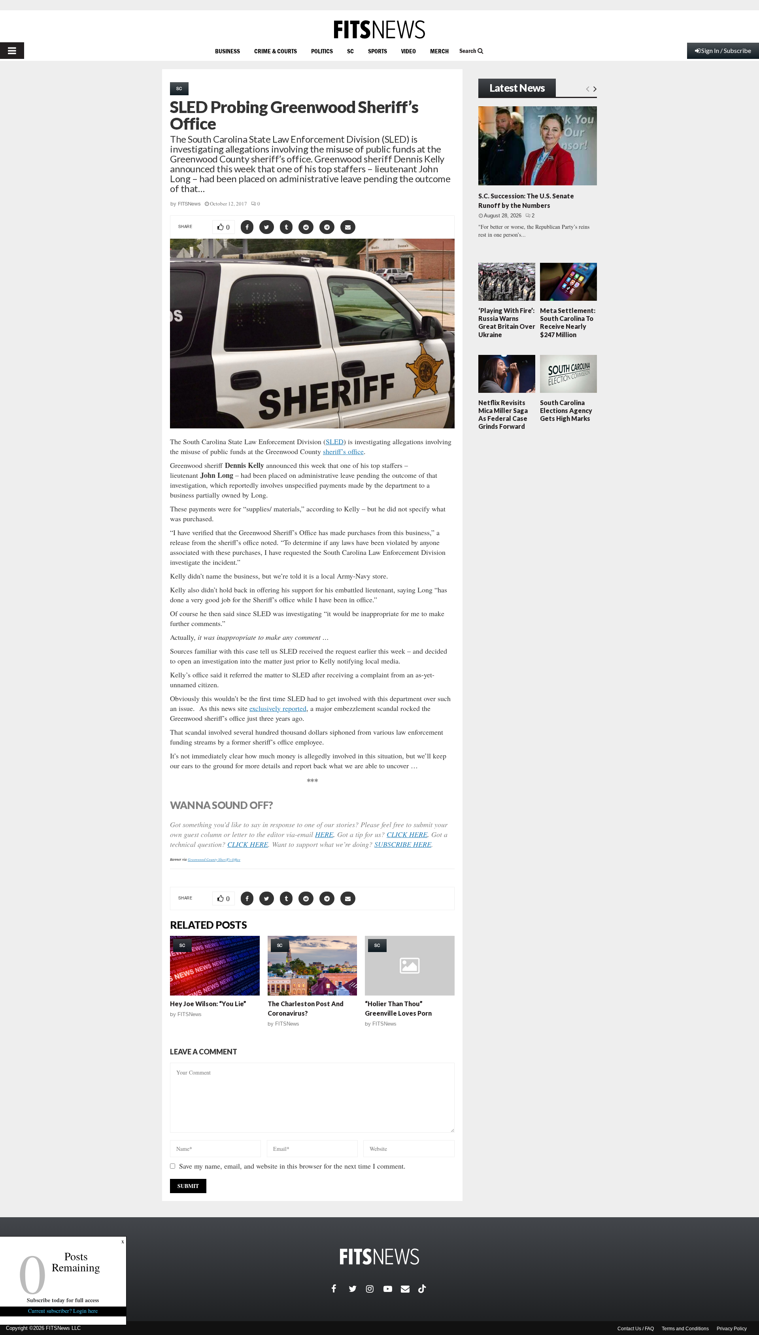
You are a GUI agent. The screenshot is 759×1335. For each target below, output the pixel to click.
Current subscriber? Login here (63, 1310)
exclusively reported (277, 708)
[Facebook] (340, 1288)
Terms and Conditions (685, 1328)
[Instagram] (374, 1288)
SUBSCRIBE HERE (402, 844)
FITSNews (189, 204)
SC (350, 51)
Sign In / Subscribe (726, 50)
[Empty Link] (588, 88)
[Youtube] (392, 1288)
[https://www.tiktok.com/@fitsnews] (423, 1288)
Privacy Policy (732, 1328)
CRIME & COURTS (275, 51)
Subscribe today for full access (63, 1300)
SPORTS (377, 51)
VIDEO (408, 51)
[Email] (409, 1288)
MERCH (439, 51)
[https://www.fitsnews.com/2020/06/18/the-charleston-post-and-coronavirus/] (312, 966)
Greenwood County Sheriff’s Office (214, 859)
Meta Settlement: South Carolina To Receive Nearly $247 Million (567, 322)
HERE (324, 834)
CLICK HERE (407, 834)
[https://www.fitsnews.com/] (379, 29)
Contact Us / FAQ (635, 1328)
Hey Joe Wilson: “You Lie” (208, 1003)
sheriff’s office (343, 451)
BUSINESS (227, 51)
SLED (335, 441)
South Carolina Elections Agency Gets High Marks (566, 410)
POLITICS (322, 51)
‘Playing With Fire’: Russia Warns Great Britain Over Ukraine (506, 322)
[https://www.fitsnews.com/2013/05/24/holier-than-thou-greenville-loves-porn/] (410, 966)
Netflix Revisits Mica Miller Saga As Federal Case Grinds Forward (503, 414)
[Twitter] (357, 1288)
